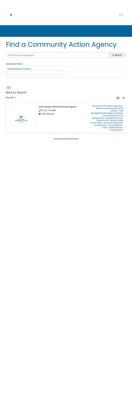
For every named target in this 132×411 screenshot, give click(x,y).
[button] (117, 97)
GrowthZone (72, 138)
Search (118, 55)
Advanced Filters (14, 64)
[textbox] (9, 72)
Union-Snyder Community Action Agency (57, 107)
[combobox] (35, 73)
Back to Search (16, 92)
